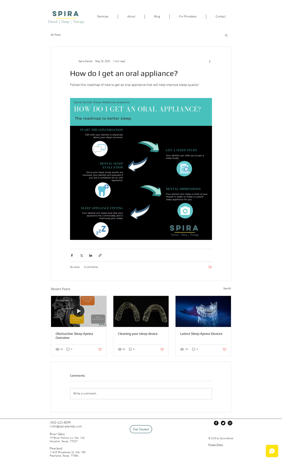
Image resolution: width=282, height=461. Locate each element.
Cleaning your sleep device (138, 334)
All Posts (56, 35)
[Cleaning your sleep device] (141, 311)
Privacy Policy (215, 444)
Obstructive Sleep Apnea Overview (74, 336)
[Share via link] (100, 255)
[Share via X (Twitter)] (81, 255)
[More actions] (209, 61)
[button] (226, 35)
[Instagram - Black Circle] (230, 423)
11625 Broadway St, (62, 452)
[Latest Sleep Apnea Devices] (203, 311)
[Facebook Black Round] (216, 423)
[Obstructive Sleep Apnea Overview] (78, 311)
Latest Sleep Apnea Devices (201, 334)
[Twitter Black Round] (223, 423)
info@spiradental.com (66, 427)
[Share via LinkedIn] (90, 255)
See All (227, 288)
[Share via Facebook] (72, 255)
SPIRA (66, 13)
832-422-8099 (61, 423)
